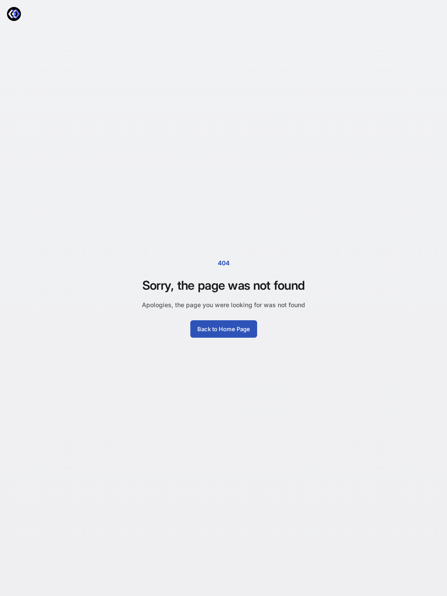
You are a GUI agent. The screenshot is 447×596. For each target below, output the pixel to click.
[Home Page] (14, 14)
